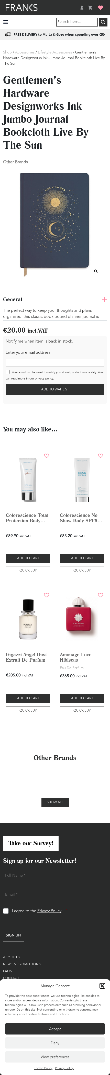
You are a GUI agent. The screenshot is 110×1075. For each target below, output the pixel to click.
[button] (102, 985)
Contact (11, 978)
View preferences (55, 1056)
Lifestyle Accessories (55, 53)
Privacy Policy (64, 1068)
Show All (55, 802)
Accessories (25, 53)
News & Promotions (22, 964)
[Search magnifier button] (103, 22)
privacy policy (44, 378)
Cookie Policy (43, 1068)
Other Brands (15, 161)
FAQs (7, 971)
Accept (55, 1028)
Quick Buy (28, 570)
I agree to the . (40, 911)
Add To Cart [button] (28, 558)
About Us (11, 957)
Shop (7, 53)
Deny (55, 1042)
